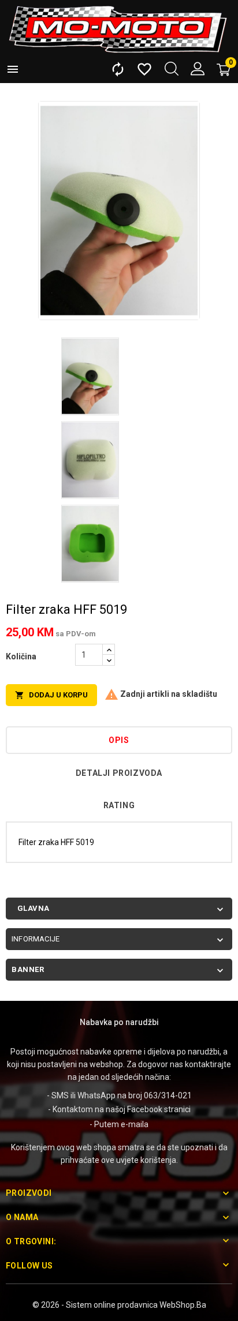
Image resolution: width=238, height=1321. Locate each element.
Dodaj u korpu (51, 695)
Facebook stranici (159, 1109)
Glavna (33, 908)
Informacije (36, 939)
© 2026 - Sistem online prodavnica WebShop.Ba (119, 1304)
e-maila (134, 1124)
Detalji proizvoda (119, 773)
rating (119, 805)
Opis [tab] (119, 740)
